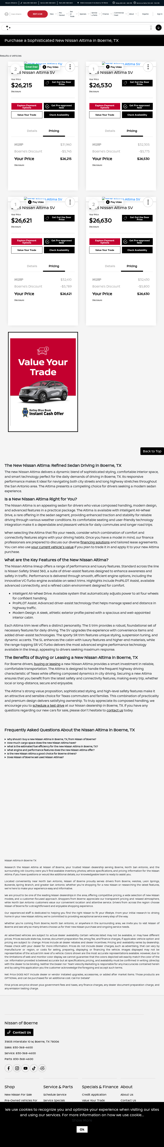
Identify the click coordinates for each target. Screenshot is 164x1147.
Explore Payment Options (26, 106)
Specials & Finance (100, 1086)
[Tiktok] (34, 1068)
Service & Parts (58, 1086)
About (127, 1086)
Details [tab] (32, 131)
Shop (10, 1086)
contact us (115, 710)
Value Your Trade (26, 114)
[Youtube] (25, 1068)
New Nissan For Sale (18, 1094)
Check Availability (59, 114)
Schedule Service (54, 1094)
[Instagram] (17, 1068)
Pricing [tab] (54, 131)
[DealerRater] (42, 1068)
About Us (127, 1094)
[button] (50, 67)
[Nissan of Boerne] (15, 14)
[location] (78, 3)
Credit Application (94, 1094)
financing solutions (95, 542)
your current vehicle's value (52, 547)
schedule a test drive (48, 705)
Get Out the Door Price (61, 83)
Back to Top (152, 451)
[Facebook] (9, 1068)
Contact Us (21, 1032)
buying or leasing (47, 664)
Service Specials (54, 1100)
